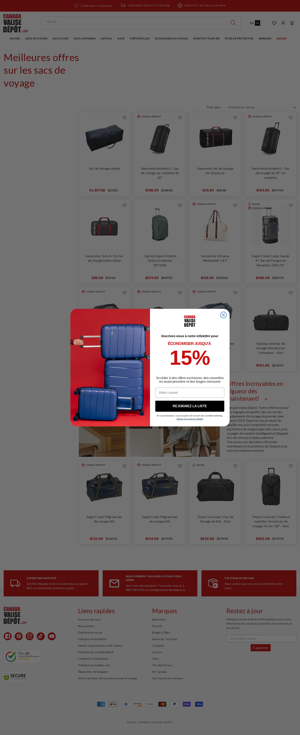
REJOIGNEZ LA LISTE (190, 406)
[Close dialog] (223, 315)
